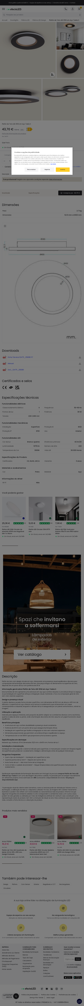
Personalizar (31, 169)
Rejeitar (47, 169)
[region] (42, 161)
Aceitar (62, 169)
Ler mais (53, 164)
